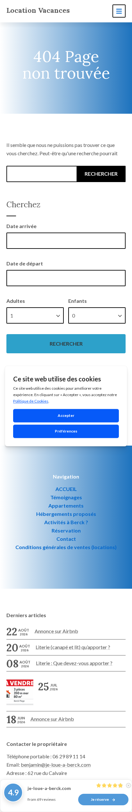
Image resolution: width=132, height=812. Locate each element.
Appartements (66, 505)
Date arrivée (21, 226)
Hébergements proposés (66, 514)
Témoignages (66, 497)
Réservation (66, 530)
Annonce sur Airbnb (56, 631)
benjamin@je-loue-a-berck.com (56, 765)
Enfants (77, 301)
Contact (66, 539)
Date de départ (24, 263)
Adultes (15, 301)
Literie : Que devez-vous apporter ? (74, 663)
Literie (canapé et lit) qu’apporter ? (73, 647)
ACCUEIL (66, 489)
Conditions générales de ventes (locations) (66, 547)
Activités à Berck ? (66, 522)
